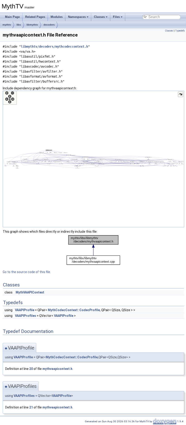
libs (19, 24)
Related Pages (35, 17)
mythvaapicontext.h (57, 369)
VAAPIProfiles (25, 316)
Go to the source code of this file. (27, 272)
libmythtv (32, 24)
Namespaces (77, 17)
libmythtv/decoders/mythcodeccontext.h (54, 46)
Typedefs (180, 30)
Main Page (12, 17)
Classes (99, 17)
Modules (57, 17)
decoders (49, 24)
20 (31, 369)
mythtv (6, 24)
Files (116, 17)
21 (31, 407)
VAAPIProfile (24, 310)
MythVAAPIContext (30, 292)
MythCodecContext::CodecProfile (74, 310)
